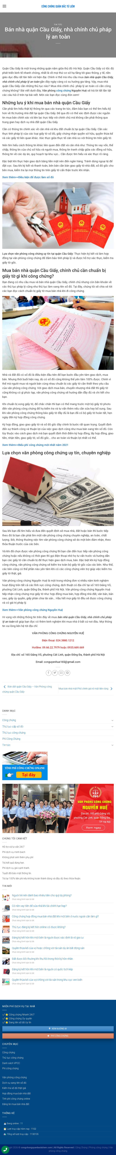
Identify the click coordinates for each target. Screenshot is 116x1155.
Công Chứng (81, 1147)
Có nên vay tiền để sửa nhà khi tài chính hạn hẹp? (39, 905)
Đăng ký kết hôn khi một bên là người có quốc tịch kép (42, 969)
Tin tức (58, 24)
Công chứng (9, 720)
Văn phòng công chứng (14, 1077)
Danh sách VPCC (11, 1063)
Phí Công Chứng (11, 738)
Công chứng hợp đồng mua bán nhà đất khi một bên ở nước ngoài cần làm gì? (55, 916)
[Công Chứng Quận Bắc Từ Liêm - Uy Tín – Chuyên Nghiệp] (58, 6)
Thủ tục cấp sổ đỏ (12, 726)
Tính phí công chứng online (16, 1098)
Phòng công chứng (98, 1147)
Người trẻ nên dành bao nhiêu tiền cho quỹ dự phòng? (42, 895)
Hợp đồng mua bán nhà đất (16, 1093)
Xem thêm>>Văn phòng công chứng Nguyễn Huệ (32, 609)
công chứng (63, 90)
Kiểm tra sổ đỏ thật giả (14, 1088)
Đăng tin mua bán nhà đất (15, 1104)
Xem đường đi (59, 1028)
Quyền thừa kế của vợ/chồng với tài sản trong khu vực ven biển (47, 979)
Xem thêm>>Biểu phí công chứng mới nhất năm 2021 (35, 444)
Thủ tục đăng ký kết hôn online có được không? (39, 927)
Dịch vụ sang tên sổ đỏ (14, 1082)
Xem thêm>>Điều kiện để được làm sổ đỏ (28, 177)
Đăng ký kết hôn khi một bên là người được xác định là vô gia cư (48, 937)
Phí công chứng (59, 1036)
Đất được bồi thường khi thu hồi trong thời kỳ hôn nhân (42, 958)
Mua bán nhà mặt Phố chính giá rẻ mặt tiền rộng (84, 688)
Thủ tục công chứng (13, 732)
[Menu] (4, 6)
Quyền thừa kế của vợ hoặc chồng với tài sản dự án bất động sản (48, 948)
